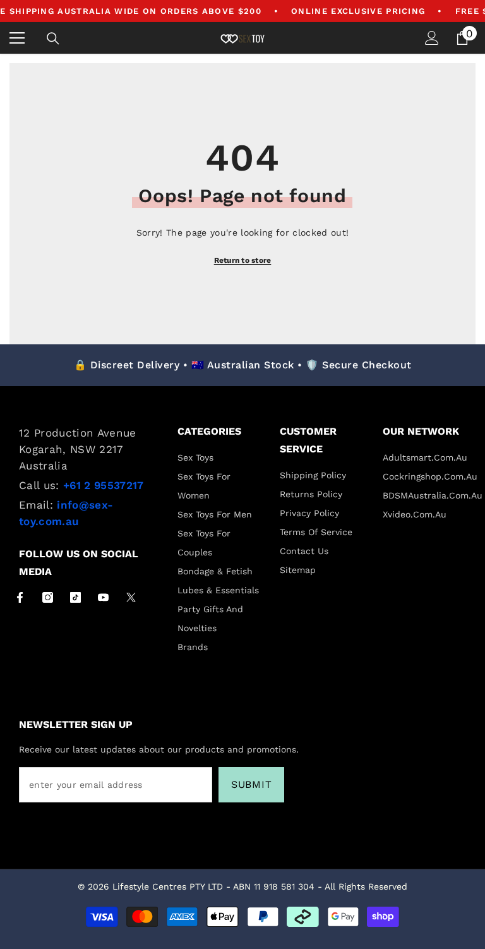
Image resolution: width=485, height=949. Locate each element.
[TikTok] (75, 597)
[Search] (53, 38)
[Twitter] (131, 597)
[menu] (17, 37)
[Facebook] (20, 597)
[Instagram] (48, 597)
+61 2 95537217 (103, 485)
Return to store (243, 260)
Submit (251, 784)
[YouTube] (103, 597)
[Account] (432, 38)
